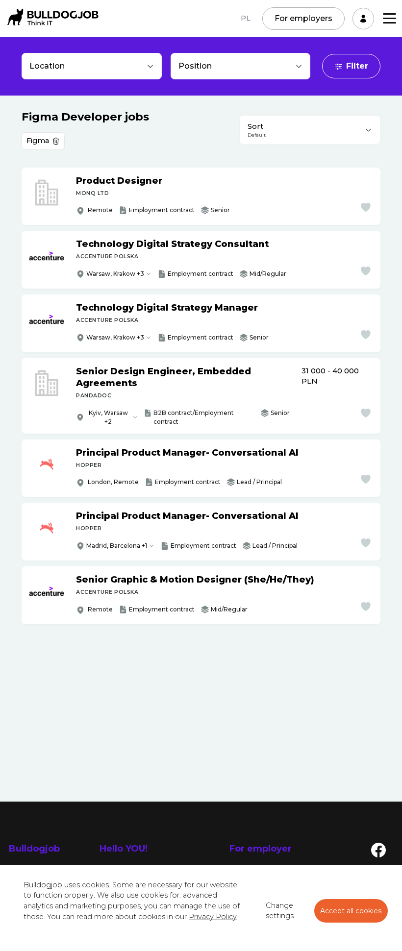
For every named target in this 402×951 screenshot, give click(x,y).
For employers (303, 18)
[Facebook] (378, 849)
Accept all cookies (351, 910)
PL (246, 18)
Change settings (280, 911)
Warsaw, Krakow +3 (115, 273)
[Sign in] (363, 18)
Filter (357, 66)
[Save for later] (365, 207)
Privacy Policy (213, 916)
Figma (37, 140)
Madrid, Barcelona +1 (116, 545)
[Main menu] (389, 18)
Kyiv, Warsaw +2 (108, 417)
